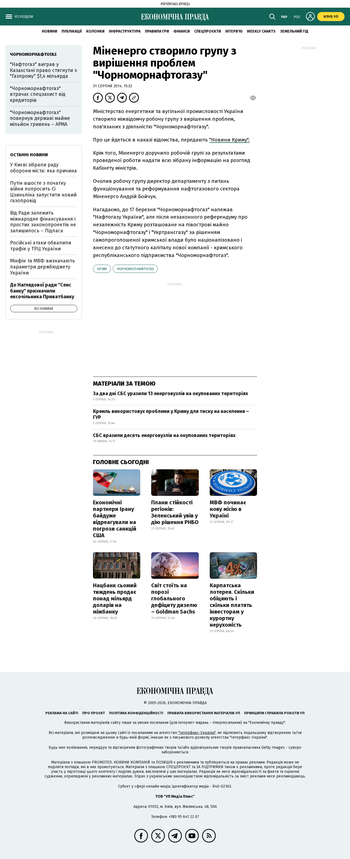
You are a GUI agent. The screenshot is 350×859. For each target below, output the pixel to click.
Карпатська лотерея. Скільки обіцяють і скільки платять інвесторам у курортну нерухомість (232, 605)
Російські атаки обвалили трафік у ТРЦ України (40, 246)
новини (49, 31)
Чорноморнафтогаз (135, 269)
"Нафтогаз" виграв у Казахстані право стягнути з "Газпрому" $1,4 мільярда (43, 70)
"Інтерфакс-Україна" (196, 732)
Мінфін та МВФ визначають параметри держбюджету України (42, 267)
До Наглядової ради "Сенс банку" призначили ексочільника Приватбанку (42, 291)
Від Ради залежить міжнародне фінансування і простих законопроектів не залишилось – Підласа (43, 222)
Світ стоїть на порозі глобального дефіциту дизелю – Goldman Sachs (174, 598)
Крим (102, 269)
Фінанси (181, 31)
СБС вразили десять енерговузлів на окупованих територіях (164, 435)
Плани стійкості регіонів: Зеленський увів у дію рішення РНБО (175, 512)
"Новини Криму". (229, 140)
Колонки (95, 31)
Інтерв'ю (234, 31)
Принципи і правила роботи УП (274, 713)
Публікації (72, 31)
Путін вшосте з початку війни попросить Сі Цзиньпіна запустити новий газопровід (43, 192)
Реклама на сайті (61, 713)
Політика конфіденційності (136, 713)
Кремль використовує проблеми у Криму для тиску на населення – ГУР (171, 414)
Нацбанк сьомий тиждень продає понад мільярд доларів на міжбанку (115, 598)
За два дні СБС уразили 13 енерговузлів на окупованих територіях (170, 394)
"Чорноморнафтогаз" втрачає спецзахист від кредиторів (37, 94)
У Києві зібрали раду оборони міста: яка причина (43, 168)
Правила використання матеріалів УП (203, 713)
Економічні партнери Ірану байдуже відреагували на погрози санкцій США (114, 519)
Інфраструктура (125, 31)
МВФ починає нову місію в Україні (228, 509)
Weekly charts (261, 31)
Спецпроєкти (207, 31)
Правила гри (157, 31)
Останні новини (29, 154)
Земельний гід (294, 31)
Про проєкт (93, 713)
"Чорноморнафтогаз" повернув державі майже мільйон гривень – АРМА (40, 118)
